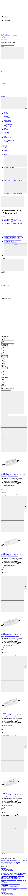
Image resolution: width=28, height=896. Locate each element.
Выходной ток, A (5, 355)
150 (3, 352)
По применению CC (6, 311)
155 (3, 371)
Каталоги (3, 886)
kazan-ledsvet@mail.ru (6, 862)
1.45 (3, 358)
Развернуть (15, 244)
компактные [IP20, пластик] (11, 242)
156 (3, 373)
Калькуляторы (20, 888)
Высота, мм (3, 385)
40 (3, 379)
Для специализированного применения (11, 323)
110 (3, 369)
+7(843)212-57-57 (5, 860)
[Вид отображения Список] (12, 408)
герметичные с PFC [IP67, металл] (12, 220)
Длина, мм (3, 366)
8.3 (3, 365)
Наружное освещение (6, 133)
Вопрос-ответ (13, 888)
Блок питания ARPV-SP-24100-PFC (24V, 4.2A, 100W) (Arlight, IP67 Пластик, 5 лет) (13, 635)
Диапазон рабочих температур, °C (9, 388)
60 (3, 349)
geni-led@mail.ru (15, 862)
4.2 (3, 362)
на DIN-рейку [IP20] (9, 241)
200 (3, 354)
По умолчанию (4, 415)
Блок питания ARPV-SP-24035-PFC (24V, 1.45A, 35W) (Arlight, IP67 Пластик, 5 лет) (13, 475)
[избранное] (12, 526)
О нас (5, 16)
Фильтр (14, 440)
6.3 (3, 363)
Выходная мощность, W (7, 344)
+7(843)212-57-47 (13, 860)
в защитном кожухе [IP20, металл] (12, 238)
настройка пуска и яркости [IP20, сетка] (14, 237)
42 (3, 381)
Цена (2, 426)
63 (3, 384)
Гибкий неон (5, 135)
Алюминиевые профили (7, 122)
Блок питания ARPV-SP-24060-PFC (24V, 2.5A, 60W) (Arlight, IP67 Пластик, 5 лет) (13, 555)
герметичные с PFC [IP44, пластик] (13, 236)
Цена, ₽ (2, 339)
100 (3, 350)
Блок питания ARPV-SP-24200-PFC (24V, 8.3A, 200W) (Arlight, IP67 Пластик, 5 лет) (13, 795)
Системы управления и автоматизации (14, 874)
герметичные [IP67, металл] (11, 219)
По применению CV (6, 298)
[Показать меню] (15, 161)
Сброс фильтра (4, 336)
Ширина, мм (4, 376)
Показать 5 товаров (5, 389)
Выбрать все (4, 345)
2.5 (3, 360)
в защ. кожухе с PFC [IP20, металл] (12, 240)
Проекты (6, 19)
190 (3, 374)
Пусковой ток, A (5, 387)
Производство (7, 884)
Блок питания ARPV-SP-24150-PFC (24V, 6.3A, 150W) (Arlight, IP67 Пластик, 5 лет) (13, 715)
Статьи (8, 888)
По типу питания (5, 285)
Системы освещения (6, 130)
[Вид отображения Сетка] (12, 396)
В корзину (19, 507)
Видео (7, 886)
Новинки (6, 150)
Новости (6, 17)
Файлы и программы (10, 889)
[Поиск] (12, 53)
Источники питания (6, 114)
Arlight (11, 870)
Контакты (14, 35)
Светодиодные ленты (6, 873)
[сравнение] (12, 514)
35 (3, 347)
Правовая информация (6, 869)
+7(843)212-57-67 (22, 860)
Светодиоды (7, 143)
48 (3, 382)
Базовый (3, 272)
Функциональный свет (11, 876)
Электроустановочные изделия (11, 880)
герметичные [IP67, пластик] (11, 222)
